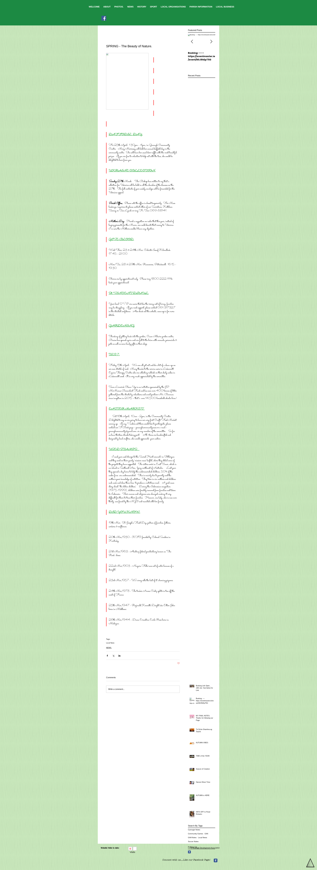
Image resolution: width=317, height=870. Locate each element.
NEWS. (109, 648)
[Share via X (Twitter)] (113, 655)
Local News (110, 643)
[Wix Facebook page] (215, 861)
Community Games (195, 834)
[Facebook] (103, 18)
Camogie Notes (194, 830)
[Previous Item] (192, 42)
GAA (206, 834)
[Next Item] (211, 42)
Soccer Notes (193, 841)
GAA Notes (192, 837)
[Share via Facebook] (107, 655)
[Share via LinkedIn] (119, 655)
